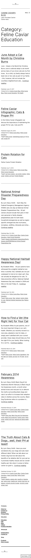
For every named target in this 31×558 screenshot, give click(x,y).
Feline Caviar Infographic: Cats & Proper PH (12, 112)
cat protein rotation (21, 174)
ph (18, 356)
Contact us (4, 510)
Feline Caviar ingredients (19, 354)
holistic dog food (22, 481)
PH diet (22, 356)
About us (3, 509)
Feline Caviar (13, 170)
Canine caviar (21, 417)
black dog (8, 415)
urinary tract (4, 485)
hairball (18, 298)
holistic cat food (9, 176)
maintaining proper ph (19, 136)
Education (4, 520)
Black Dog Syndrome (11, 417)
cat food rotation (10, 174)
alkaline (8, 479)
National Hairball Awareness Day (15, 300)
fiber (14, 298)
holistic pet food (9, 419)
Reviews (3, 512)
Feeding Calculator (6, 526)
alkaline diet (13, 479)
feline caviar (9, 136)
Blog (2, 523)
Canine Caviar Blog (15, 91)
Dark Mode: (24, 556)
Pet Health (20, 93)
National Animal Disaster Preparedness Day (15, 195)
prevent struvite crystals (12, 483)
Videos (3, 525)
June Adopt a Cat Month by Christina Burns (12, 58)
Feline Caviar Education (10, 93)
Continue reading (7, 227)
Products (3, 540)
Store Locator (5, 542)
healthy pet (14, 481)
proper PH (7, 138)
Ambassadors (5, 532)
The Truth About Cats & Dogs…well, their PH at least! (15, 441)
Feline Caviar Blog (15, 132)
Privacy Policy (5, 514)
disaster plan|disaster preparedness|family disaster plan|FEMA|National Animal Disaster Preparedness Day (15, 241)
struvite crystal (24, 483)
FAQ (2, 521)
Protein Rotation (19, 176)
